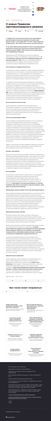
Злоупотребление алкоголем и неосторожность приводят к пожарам (36, 350)
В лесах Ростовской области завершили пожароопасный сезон (15, 319)
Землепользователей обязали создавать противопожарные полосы (35, 336)
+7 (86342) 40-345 (24, 6)
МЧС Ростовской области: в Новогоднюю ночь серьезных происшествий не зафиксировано (35, 306)
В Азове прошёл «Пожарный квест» (15, 350)
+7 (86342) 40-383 (24, 8)
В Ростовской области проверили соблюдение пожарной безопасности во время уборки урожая (36, 319)
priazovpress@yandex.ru (24, 11)
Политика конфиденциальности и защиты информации (21, 394)
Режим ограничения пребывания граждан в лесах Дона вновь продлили (14, 306)
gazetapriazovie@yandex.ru (25, 9)
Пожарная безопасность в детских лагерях (15, 335)
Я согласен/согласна (26, 419)
